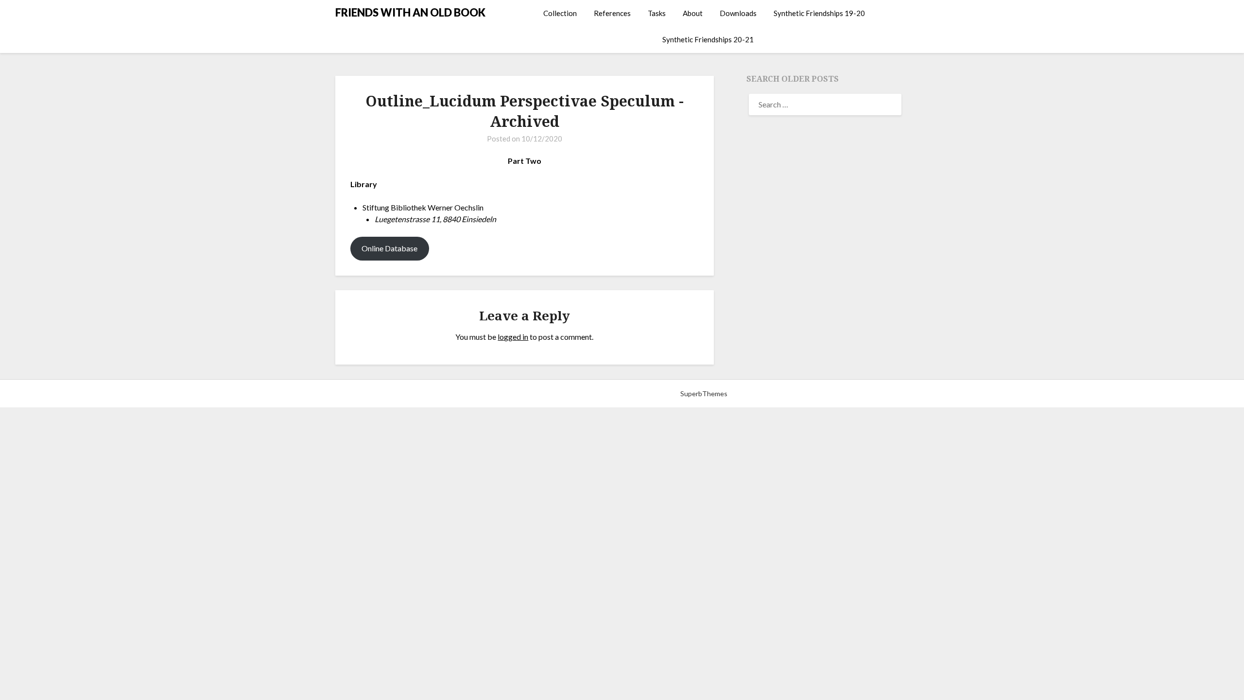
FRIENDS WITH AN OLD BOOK (410, 12)
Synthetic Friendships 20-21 (708, 39)
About (693, 13)
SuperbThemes (703, 393)
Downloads (738, 13)
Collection (560, 13)
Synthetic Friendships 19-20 (819, 13)
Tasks (657, 13)
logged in (513, 336)
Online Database (389, 248)
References (612, 13)
